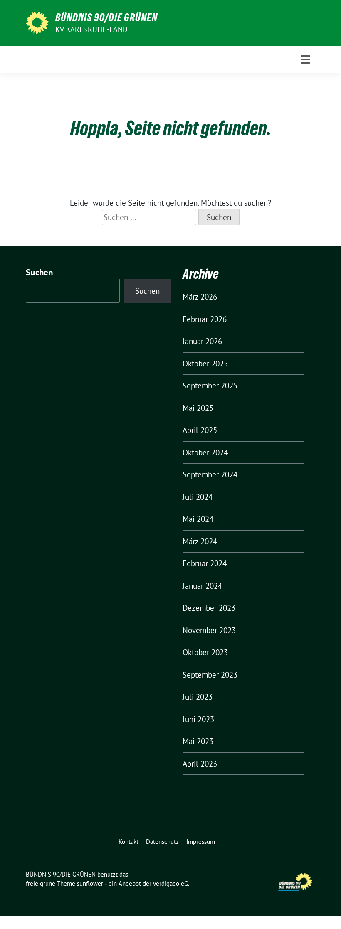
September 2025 (210, 386)
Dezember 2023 (209, 608)
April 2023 (200, 764)
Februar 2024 (205, 563)
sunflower (90, 883)
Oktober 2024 (205, 452)
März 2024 (200, 541)
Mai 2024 (198, 519)
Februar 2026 (205, 319)
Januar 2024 (202, 586)
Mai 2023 (198, 741)
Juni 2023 (198, 719)
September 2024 (210, 474)
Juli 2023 (198, 697)
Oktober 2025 (205, 364)
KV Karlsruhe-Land (91, 29)
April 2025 (200, 430)
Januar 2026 (202, 341)
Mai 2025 (198, 408)
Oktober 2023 (205, 652)
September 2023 (210, 675)
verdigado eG (170, 883)
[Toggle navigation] (305, 59)
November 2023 (209, 630)
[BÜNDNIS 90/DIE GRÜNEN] (37, 22)
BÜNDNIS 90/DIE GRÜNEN (106, 17)
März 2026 (200, 297)
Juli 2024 (198, 497)
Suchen (39, 272)
